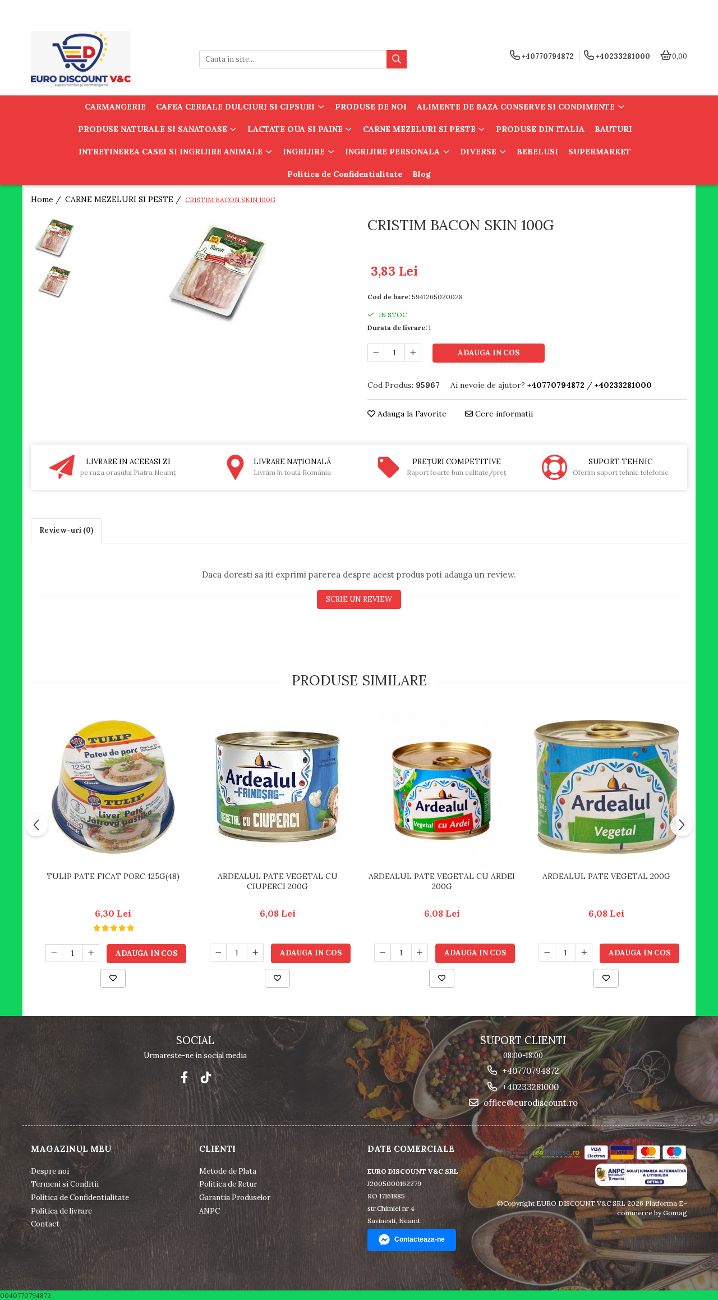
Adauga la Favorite (411, 414)
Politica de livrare (61, 1211)
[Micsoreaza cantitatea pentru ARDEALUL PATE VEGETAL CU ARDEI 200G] (382, 953)
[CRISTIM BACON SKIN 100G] (217, 270)
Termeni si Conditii (65, 1184)
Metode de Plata (227, 1171)
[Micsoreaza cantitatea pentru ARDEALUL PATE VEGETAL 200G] (546, 953)
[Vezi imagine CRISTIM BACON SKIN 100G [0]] (54, 237)
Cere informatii (503, 414)
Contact (45, 1224)
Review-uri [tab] (66, 530)
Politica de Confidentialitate (344, 174)
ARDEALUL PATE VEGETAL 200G (606, 876)
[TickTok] (205, 1077)
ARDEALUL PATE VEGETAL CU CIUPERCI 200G (278, 881)
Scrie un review (359, 599)
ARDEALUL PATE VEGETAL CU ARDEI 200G (442, 881)
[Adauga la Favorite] (113, 978)
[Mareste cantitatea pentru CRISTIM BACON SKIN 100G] (412, 352)
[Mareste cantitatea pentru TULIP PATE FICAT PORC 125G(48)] (90, 953)
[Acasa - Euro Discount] (101, 59)
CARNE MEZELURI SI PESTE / (124, 199)
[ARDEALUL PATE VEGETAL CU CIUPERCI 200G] (277, 787)
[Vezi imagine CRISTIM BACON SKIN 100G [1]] (54, 281)
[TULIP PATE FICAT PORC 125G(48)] (113, 787)
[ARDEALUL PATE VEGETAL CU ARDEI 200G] (442, 787)
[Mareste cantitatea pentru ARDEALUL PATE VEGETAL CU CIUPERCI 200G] (255, 953)
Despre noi (50, 1171)
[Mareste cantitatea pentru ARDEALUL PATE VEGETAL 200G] (584, 953)
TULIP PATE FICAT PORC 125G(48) (113, 876)
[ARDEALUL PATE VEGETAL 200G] (606, 787)
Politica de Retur (228, 1184)
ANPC (209, 1211)
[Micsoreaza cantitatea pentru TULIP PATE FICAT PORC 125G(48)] (53, 953)
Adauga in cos (488, 353)
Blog (421, 174)
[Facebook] (184, 1077)
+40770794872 (529, 1070)
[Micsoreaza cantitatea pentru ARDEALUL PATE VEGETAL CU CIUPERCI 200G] (218, 953)
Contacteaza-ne (419, 1239)
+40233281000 (529, 1087)
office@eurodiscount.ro (529, 1102)
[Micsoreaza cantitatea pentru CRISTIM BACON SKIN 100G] (375, 352)
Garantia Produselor (234, 1197)
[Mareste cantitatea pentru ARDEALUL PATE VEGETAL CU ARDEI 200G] (419, 953)
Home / (47, 199)
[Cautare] (396, 59)
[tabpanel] (217, 270)
